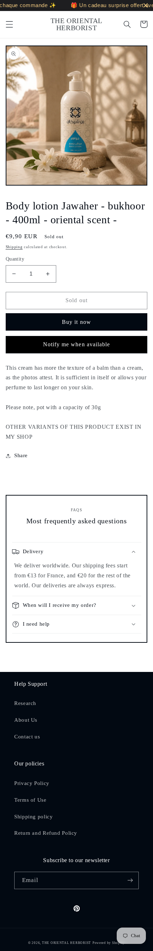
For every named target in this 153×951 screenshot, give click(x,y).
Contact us (27, 736)
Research (25, 703)
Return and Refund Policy (45, 833)
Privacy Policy (31, 783)
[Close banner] (146, 5)
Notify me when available (76, 344)
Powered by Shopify (109, 943)
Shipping (14, 247)
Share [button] (21, 455)
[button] (9, 24)
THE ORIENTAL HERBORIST (66, 943)
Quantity (15, 259)
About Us (25, 720)
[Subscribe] (130, 880)
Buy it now (76, 322)
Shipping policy (33, 816)
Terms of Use (30, 800)
